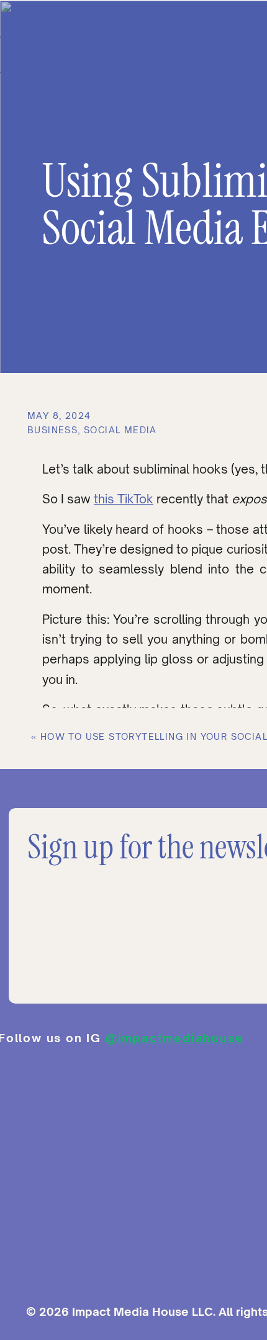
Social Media (120, 430)
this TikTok (123, 499)
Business (52, 430)
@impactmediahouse (175, 1038)
